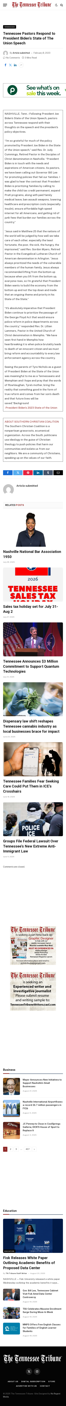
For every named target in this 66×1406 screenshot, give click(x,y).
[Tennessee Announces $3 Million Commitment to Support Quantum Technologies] (33, 639)
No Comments (13, 57)
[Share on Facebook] (5, 65)
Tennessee (9, 27)
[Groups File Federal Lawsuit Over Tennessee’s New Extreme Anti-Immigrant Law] (33, 819)
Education (9, 1251)
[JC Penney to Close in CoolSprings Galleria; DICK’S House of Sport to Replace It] (11, 1130)
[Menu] (5, 5)
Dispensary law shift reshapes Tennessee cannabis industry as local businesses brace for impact (31, 726)
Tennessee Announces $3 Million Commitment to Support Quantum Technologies (31, 666)
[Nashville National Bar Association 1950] (33, 530)
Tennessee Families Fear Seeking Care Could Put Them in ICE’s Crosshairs (31, 786)
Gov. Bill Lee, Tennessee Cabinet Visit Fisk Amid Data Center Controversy (40, 1294)
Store (51, 1381)
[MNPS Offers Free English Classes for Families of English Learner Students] (11, 1328)
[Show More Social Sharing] (21, 65)
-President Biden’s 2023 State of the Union (31, 407)
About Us (13, 1381)
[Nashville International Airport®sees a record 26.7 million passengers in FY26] (11, 1108)
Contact (45, 1386)
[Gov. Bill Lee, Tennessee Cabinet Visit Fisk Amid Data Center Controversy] (11, 1295)
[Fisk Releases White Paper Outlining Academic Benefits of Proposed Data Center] (33, 1236)
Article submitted (21, 53)
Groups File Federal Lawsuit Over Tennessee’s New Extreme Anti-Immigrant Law (30, 846)
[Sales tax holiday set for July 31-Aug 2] (33, 584)
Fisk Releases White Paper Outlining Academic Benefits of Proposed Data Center (29, 1263)
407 (28, 1149)
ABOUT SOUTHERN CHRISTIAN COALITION (32, 421)
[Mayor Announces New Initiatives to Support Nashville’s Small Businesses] (11, 1086)
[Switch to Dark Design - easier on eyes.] (56, 5)
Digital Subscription (33, 1381)
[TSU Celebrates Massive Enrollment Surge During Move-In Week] (11, 1313)
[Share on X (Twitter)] (10, 65)
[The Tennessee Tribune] (32, 5)
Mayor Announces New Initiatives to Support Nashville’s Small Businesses (42, 1083)
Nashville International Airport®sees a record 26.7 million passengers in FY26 (42, 1105)
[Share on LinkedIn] (15, 65)
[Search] (61, 5)
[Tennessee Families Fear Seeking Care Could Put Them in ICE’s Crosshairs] (33, 759)
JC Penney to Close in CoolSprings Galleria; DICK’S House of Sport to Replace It (41, 1127)
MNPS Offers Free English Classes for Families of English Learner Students (41, 1328)
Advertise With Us (26, 1386)
